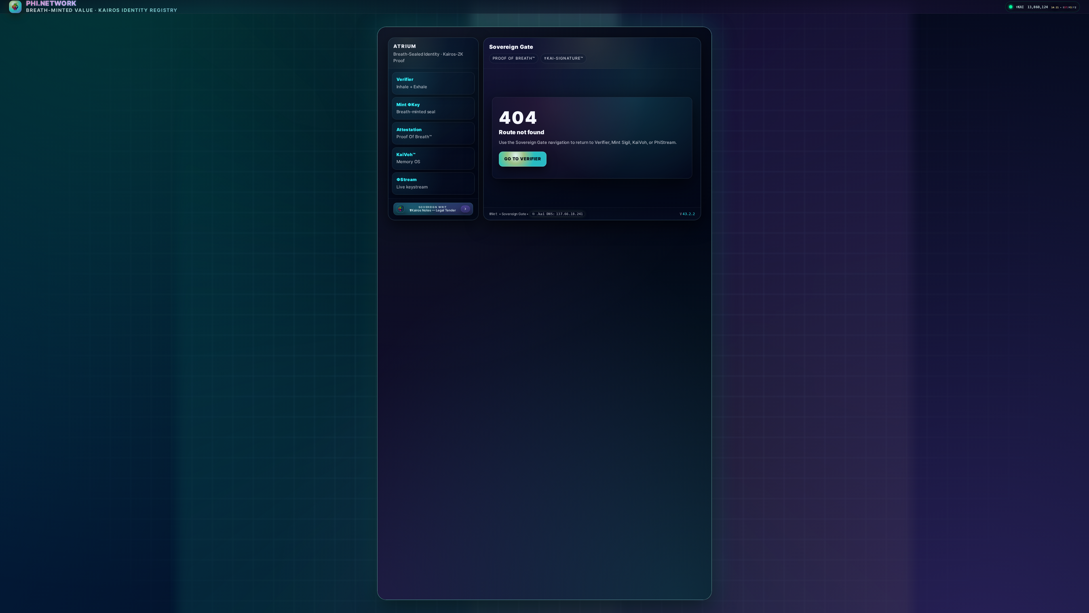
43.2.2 (689, 214)
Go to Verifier (522, 158)
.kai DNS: (559, 214)
